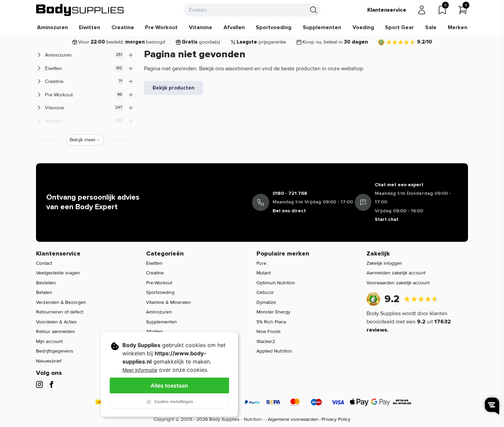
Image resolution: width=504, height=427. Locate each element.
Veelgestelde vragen (58, 273)
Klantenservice (386, 10)
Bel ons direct (289, 211)
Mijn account (49, 341)
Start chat (386, 219)
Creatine (122, 27)
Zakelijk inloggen (384, 263)
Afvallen (234, 27)
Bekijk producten (173, 88)
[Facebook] (51, 384)
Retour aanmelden (55, 331)
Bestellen (46, 283)
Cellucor (265, 292)
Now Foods (268, 331)
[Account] (422, 10)
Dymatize (266, 302)
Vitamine (200, 27)
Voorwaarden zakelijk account (398, 283)
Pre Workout (161, 27)
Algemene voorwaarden (293, 419)
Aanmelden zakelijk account (396, 273)
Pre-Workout (159, 283)
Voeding (363, 27)
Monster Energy (273, 312)
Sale (430, 27)
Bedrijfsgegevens (54, 351)
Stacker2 (265, 341)
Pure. (261, 263)
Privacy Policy (336, 419)
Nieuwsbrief (48, 361)
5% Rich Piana (271, 322)
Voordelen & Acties (56, 322)
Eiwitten (89, 27)
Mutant (263, 273)
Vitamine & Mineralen (168, 302)
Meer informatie (139, 370)
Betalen (44, 292)
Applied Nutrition (274, 351)
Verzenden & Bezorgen (61, 302)
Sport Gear (399, 27)
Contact (44, 263)
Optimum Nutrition (275, 283)
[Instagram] (39, 384)
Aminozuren (52, 27)
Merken (457, 27)
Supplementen (322, 27)
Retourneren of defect (59, 312)
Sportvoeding (273, 27)
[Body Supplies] (80, 10)
